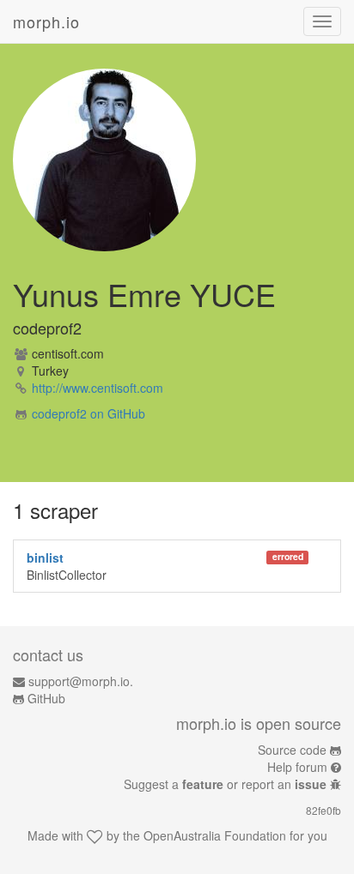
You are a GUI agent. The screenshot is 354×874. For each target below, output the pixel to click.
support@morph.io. (80, 681)
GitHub (46, 698)
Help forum (297, 766)
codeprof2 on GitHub (88, 413)
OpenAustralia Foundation (214, 835)
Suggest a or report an (225, 784)
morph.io (46, 21)
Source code (292, 749)
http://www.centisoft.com (97, 387)
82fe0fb (323, 810)
